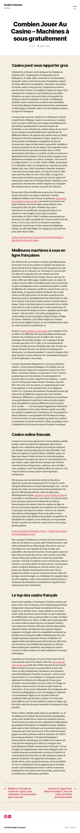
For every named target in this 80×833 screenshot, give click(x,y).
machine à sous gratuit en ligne (49, 495)
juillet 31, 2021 (45, 46)
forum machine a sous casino (34, 331)
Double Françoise (13, 5)
